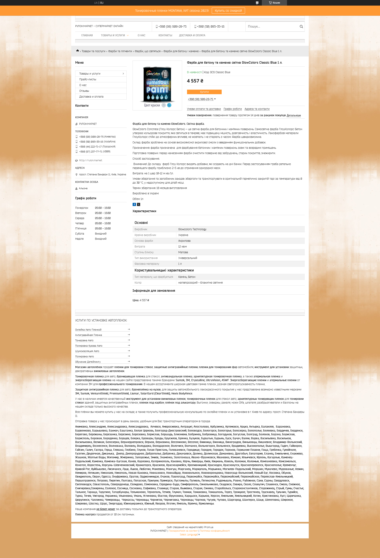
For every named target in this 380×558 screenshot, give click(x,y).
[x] (138, 205)
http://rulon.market (90, 160)
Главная (87, 35)
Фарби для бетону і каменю (181, 51)
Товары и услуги (113, 35)
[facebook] (134, 205)
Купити (204, 91)
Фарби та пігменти (120, 51)
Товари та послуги (93, 51)
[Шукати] (301, 27)
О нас (141, 35)
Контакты (165, 35)
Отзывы (84, 90)
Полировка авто (84, 356)
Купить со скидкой (228, 10)
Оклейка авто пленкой (88, 329)
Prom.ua (208, 527)
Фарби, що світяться (148, 51)
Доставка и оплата (192, 35)
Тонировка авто (84, 340)
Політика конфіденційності (215, 530)
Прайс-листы (87, 79)
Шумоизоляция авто (87, 351)
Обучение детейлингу (88, 361)
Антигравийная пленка (88, 335)
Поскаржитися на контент (183, 530)
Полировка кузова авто (88, 345)
